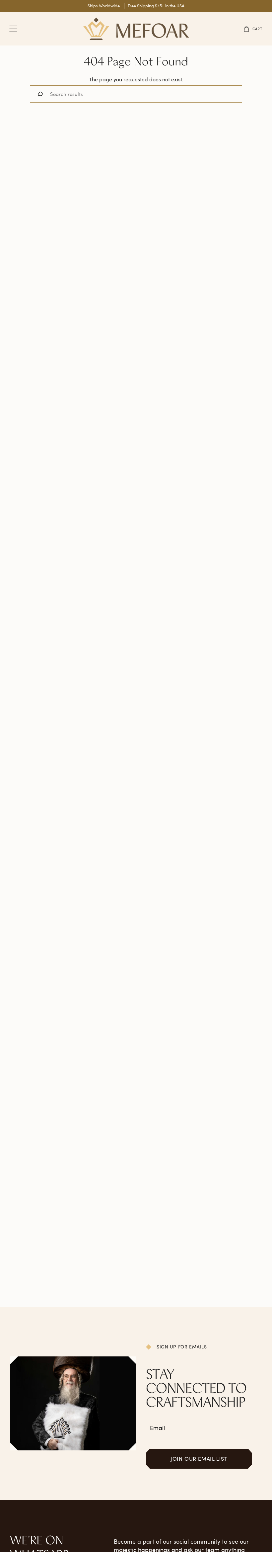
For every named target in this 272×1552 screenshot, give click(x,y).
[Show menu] (13, 29)
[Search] (40, 94)
